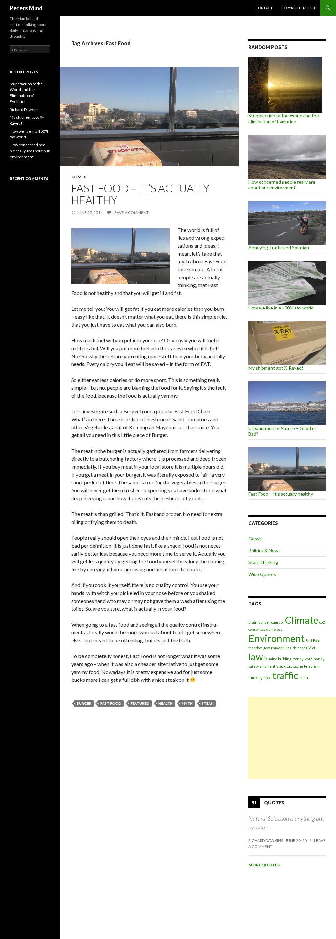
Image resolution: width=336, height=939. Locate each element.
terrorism (312, 666)
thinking (255, 677)
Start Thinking (263, 562)
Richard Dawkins (265, 840)
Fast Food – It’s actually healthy (140, 194)
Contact (264, 8)
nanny (319, 659)
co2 (322, 622)
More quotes (266, 864)
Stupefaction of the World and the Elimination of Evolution (283, 118)
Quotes (274, 802)
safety (253, 666)
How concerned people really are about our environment (281, 184)
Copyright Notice (298, 8)
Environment (276, 638)
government (273, 648)
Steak (207, 703)
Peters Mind (26, 8)
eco (279, 629)
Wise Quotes (262, 574)
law (255, 656)
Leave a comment (131, 212)
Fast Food (110, 703)
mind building (280, 659)
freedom (255, 648)
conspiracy (256, 629)
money (297, 659)
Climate (301, 620)
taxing (298, 666)
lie (266, 659)
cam (274, 622)
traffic (285, 675)
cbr (281, 622)
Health (165, 703)
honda (302, 648)
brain (252, 622)
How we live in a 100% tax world (281, 307)
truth (303, 677)
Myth (187, 703)
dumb (271, 629)
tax (289, 666)
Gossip (78, 176)
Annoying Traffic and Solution (278, 247)
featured (140, 703)
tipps (267, 677)
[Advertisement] (292, 738)
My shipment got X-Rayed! (275, 368)
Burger (84, 703)
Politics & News (264, 550)
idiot (311, 648)
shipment (267, 666)
